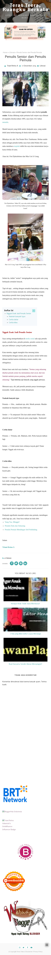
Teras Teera (20, 952)
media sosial (30, 339)
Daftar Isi (8, 311)
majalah (17, 146)
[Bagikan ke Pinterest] (21, 563)
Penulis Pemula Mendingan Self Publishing (21, 530)
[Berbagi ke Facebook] (12, 563)
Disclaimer (28, 952)
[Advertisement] (20, 758)
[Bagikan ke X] (16, 563)
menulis (5, 122)
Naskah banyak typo (17, 317)
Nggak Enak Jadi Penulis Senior (19, 314)
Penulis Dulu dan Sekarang (15, 526)
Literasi (42, 66)
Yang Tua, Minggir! (12, 522)
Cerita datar (13, 320)
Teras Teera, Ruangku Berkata (26, 7)
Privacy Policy (37, 952)
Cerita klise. (13, 323)
